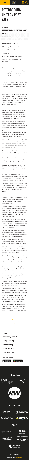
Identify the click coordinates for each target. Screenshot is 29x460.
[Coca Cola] (7, 439)
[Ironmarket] (7, 381)
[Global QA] (7, 431)
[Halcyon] (22, 418)
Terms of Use (8, 352)
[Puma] (22, 381)
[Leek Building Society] (7, 412)
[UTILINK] (14, 446)
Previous (14, 320)
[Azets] (22, 439)
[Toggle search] (26, 2)
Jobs (4, 333)
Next (14, 323)
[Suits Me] (22, 412)
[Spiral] (22, 431)
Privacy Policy (8, 348)
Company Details (10, 337)
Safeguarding (8, 340)
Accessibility (7, 344)
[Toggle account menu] (22, 2)
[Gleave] (7, 418)
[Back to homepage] (13, 2)
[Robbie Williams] (14, 393)
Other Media (19, 457)
